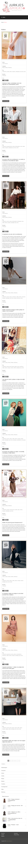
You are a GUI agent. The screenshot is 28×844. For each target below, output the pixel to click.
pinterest (7, 80)
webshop (18, 298)
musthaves (14, 296)
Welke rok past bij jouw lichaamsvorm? (12, 522)
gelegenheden (9, 146)
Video (2, 789)
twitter (4, 80)
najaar (16, 727)
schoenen (23, 296)
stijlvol (12, 367)
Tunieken (3, 783)
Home (2, 22)
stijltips (7, 729)
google (6, 80)
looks (21, 146)
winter (11, 581)
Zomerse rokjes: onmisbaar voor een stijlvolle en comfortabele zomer (11, 83)
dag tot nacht (9, 366)
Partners (2, 836)
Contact (2, 834)
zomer (24, 71)
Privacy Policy (16, 834)
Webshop (10, 67)
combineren (4, 71)
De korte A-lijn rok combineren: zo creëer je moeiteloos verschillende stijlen (13, 160)
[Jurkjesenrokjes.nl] (14, 6)
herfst (8, 727)
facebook (3, 80)
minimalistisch (18, 654)
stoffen (15, 367)
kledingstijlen (17, 146)
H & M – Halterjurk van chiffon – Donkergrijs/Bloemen (14, 812)
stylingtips (17, 71)
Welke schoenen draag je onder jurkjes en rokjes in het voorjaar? (13, 310)
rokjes (18, 509)
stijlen (22, 438)
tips (20, 71)
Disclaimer (16, 833)
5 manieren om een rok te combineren (12, 234)
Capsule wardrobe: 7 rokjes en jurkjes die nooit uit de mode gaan (13, 667)
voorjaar (15, 298)
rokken (10, 71)
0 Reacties (4, 75)
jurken (8, 221)
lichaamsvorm (12, 509)
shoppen (13, 71)
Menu (4, 17)
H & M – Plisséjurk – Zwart (13, 824)
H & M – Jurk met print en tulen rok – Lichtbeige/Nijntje (15, 819)
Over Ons (3, 833)
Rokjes (3, 67)
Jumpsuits (3, 770)
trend (22, 71)
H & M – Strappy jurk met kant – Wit (15, 805)
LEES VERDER (6, 101)
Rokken (5, 22)
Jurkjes (6, 292)
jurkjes (14, 146)
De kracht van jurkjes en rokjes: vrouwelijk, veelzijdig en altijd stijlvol (13, 452)
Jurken (3, 292)
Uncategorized (4, 786)
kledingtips (19, 221)
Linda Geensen (5, 63)
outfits (8, 71)
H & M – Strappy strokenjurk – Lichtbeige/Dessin (14, 800)
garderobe (9, 654)
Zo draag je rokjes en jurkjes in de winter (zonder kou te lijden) (12, 594)
